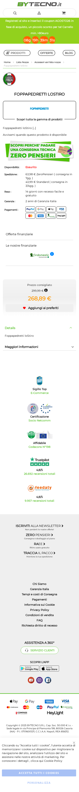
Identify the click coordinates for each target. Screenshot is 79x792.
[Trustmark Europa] (46, 409)
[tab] (39, 328)
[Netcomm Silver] (33, 409)
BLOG (69, 53)
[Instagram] (39, 679)
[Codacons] (39, 434)
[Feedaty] (39, 488)
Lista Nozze (22, 62)
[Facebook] (48, 679)
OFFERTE (46, 53)
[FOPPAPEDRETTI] (39, 110)
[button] (39, 308)
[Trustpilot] (39, 461)
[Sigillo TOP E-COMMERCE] (39, 381)
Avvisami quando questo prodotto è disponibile (35, 134)
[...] (34, 128)
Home (7, 62)
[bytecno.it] (39, 4)
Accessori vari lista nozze (48, 62)
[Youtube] (31, 679)
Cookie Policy (53, 761)
